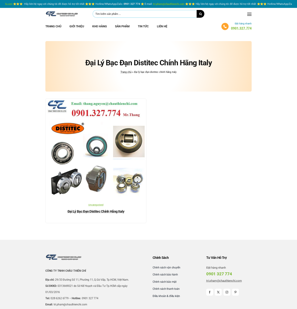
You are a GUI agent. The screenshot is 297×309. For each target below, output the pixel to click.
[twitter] (218, 292)
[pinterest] (235, 292)
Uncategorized (95, 204)
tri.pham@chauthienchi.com (224, 280)
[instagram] (226, 292)
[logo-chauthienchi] (61, 12)
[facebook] (209, 292)
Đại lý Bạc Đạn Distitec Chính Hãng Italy (96, 211)
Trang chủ (125, 72)
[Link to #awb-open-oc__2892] (249, 14)
